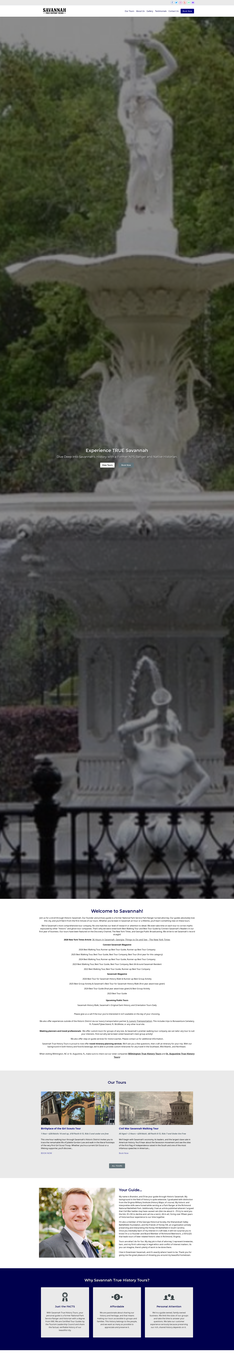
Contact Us (174, 11)
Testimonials (161, 11)
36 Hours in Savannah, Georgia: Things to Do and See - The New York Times (131, 939)
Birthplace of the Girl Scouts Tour (61, 1128)
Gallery (150, 11)
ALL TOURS (117, 1166)
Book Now (187, 11)
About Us (140, 11)
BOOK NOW (46, 1153)
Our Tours (129, 11)
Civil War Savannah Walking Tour (139, 1128)
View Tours (107, 465)
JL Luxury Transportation (139, 1021)
